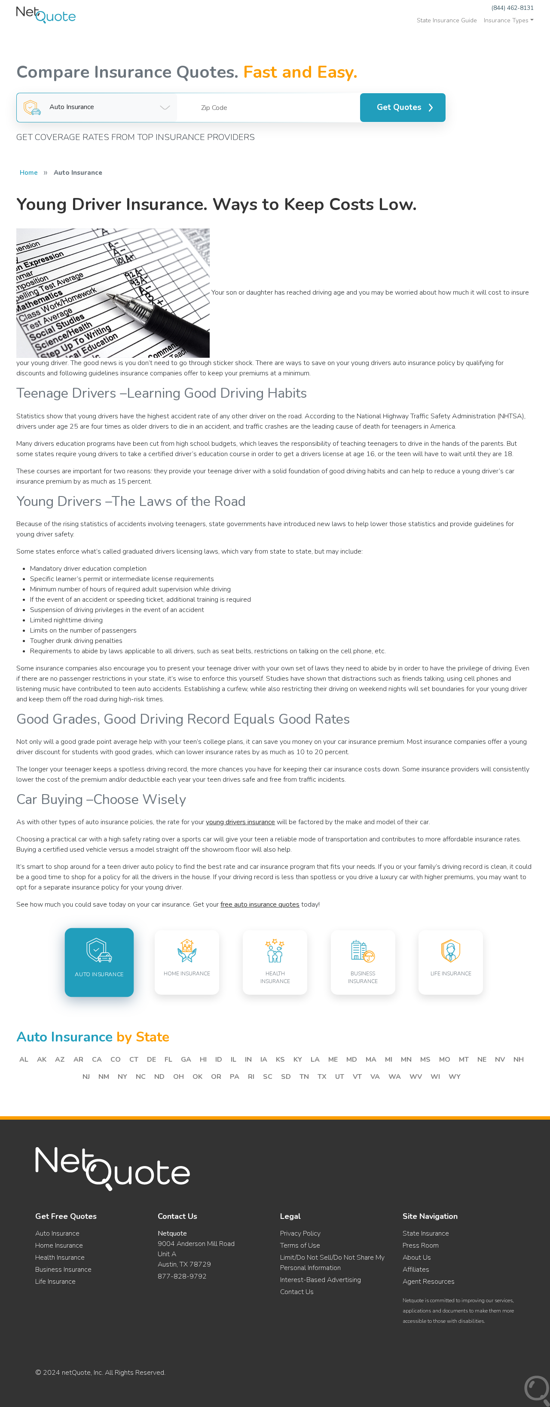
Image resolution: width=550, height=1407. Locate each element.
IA (263, 1059)
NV (500, 1059)
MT (464, 1059)
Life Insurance (55, 1281)
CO (115, 1059)
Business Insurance (63, 1269)
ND (159, 1076)
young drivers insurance (240, 822)
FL (168, 1059)
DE (151, 1059)
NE (481, 1059)
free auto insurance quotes (259, 904)
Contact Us (297, 1292)
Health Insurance (60, 1257)
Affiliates (416, 1269)
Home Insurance (59, 1245)
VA (375, 1076)
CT (133, 1059)
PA (234, 1076)
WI (435, 1076)
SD (286, 1076)
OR (216, 1076)
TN (304, 1076)
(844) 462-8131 (513, 8)
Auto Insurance (57, 1233)
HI (203, 1059)
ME (333, 1059)
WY (455, 1076)
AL (23, 1059)
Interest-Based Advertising (320, 1280)
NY (122, 1076)
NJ (86, 1076)
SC (267, 1076)
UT (339, 1076)
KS (280, 1059)
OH (178, 1076)
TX (322, 1076)
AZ (60, 1059)
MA (371, 1059)
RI (251, 1076)
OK (197, 1076)
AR (78, 1059)
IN (248, 1059)
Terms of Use (300, 1245)
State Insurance (426, 1233)
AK (41, 1059)
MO (444, 1059)
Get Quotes (399, 107)
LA (315, 1059)
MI (388, 1059)
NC (141, 1076)
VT (357, 1076)
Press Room (421, 1245)
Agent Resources (429, 1281)
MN (406, 1059)
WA (394, 1076)
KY (297, 1059)
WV (415, 1076)
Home (29, 172)
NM (103, 1076)
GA (186, 1059)
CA (97, 1059)
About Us (417, 1257)
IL (233, 1059)
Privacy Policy (300, 1233)
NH (518, 1059)
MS (425, 1059)
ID (218, 1059)
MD (351, 1059)
